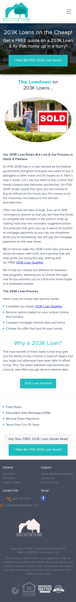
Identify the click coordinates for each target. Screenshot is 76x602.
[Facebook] (43, 498)
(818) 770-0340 (22, 498)
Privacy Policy (49, 482)
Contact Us (48, 478)
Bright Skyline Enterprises (57, 474)
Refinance (9, 478)
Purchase (9, 474)
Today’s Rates (11, 482)
